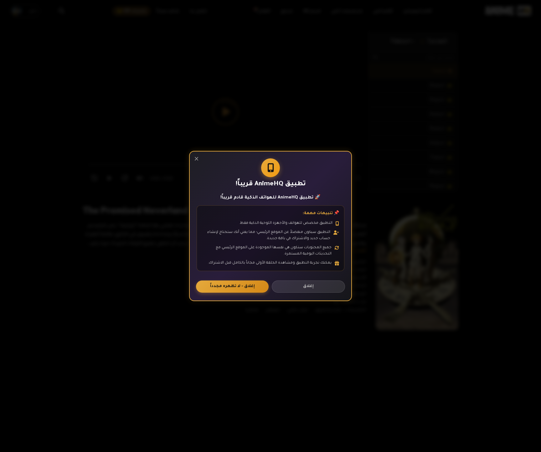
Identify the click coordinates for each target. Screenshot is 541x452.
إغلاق (308, 286)
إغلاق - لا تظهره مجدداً (232, 286)
